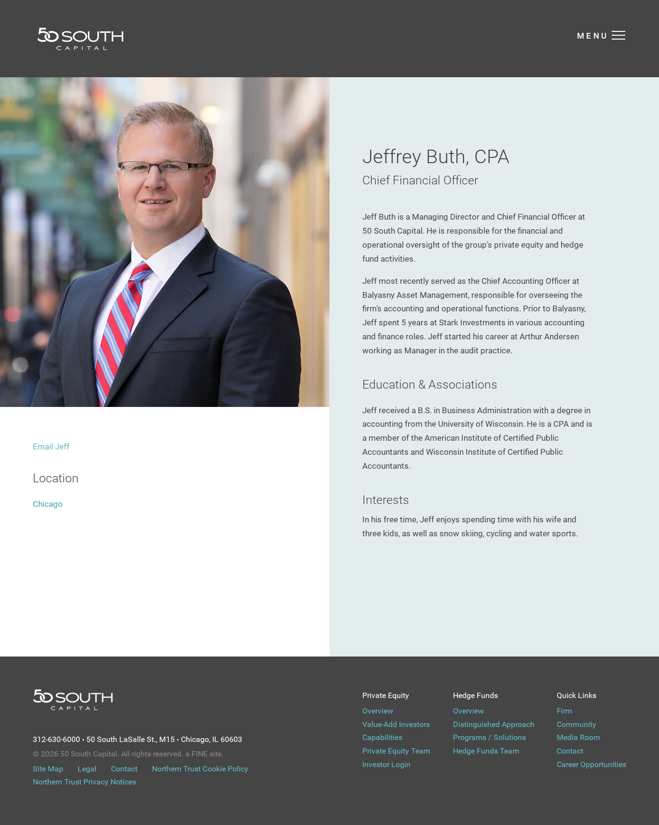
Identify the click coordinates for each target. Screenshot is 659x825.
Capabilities (382, 737)
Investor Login (386, 764)
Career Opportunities (591, 764)
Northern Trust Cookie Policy (200, 768)
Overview (377, 710)
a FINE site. (204, 753)
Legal (87, 768)
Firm (564, 710)
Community (576, 724)
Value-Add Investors (396, 724)
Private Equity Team (396, 750)
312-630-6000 (56, 739)
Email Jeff (51, 446)
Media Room (578, 737)
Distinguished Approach (494, 724)
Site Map (48, 768)
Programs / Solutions (489, 737)
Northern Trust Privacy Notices (84, 781)
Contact (570, 750)
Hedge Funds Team (486, 750)
